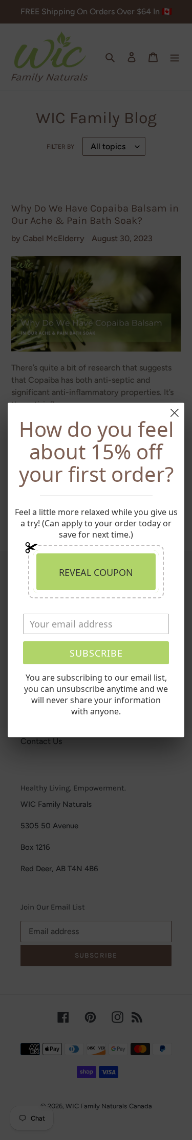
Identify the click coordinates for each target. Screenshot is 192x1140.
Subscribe (96, 653)
